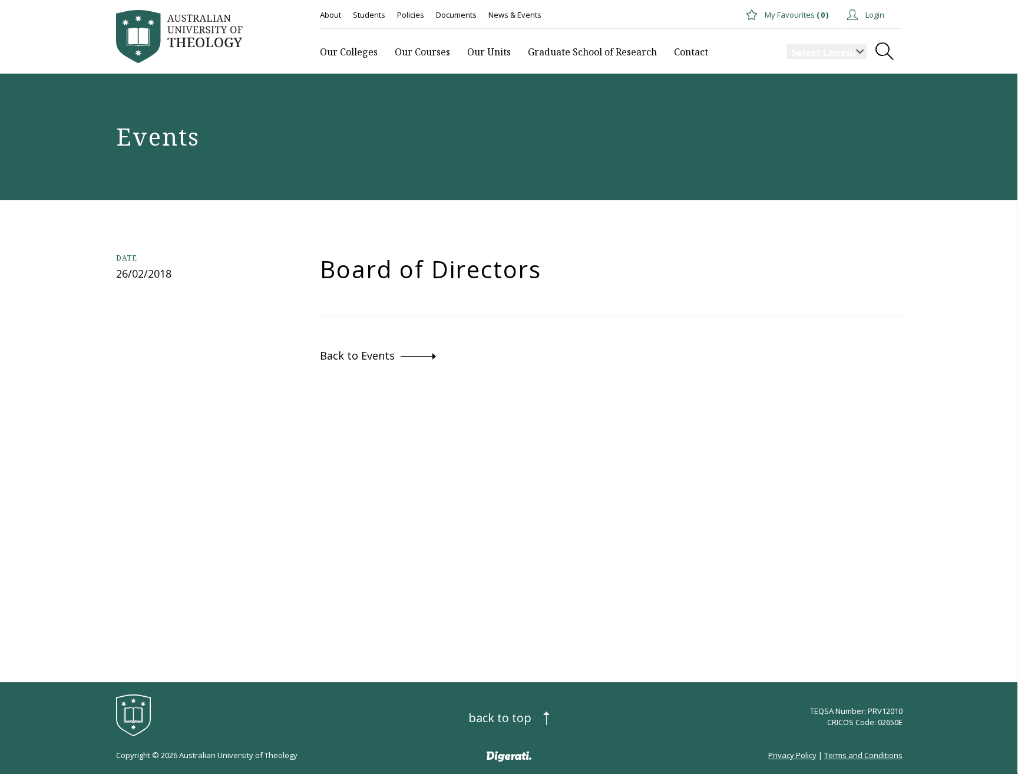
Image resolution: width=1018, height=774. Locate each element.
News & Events (514, 14)
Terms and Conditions (863, 755)
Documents (456, 14)
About (330, 14)
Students (369, 14)
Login (874, 14)
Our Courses (422, 51)
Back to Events (357, 355)
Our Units (489, 51)
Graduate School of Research (592, 51)
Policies (410, 14)
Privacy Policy (792, 755)
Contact (691, 51)
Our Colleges (349, 51)
